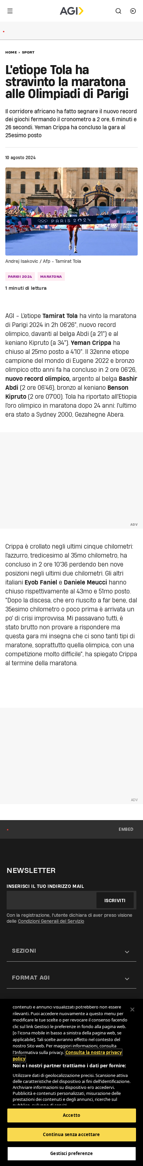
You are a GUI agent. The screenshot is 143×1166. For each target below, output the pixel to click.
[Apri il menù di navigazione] (10, 11)
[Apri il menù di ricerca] (118, 11)
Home (11, 52)
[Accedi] (133, 11)
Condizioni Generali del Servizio (51, 921)
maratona (51, 276)
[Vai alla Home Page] (71, 11)
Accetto (71, 1115)
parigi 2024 (20, 276)
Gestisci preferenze (71, 1153)
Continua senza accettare (71, 1134)
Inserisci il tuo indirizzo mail (45, 886)
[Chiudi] (132, 1009)
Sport (28, 52)
